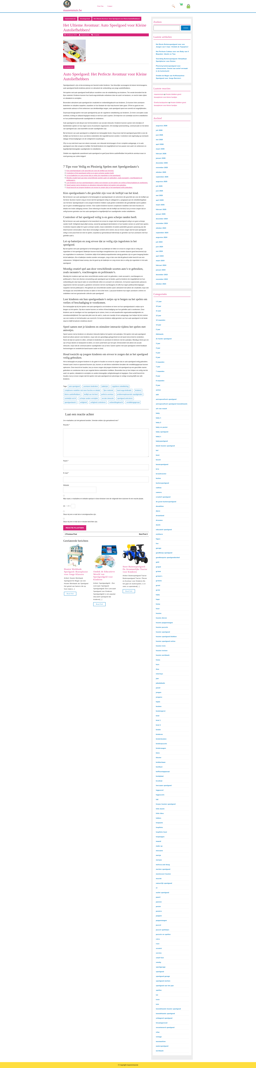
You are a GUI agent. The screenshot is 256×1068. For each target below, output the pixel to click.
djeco (158, 511)
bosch (158, 460)
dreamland (160, 515)
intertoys (159, 674)
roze (157, 944)
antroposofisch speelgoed (166, 399)
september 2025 (162, 177)
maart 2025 (160, 205)
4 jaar (158, 348)
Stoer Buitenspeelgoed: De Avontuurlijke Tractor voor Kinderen (135, 569)
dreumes (159, 520)
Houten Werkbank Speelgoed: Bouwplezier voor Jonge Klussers (76, 572)
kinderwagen (161, 748)
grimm (158, 571)
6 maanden (160, 362)
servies (159, 953)
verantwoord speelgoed (165, 1027)
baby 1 (158, 418)
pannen (159, 902)
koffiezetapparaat (163, 771)
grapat (158, 567)
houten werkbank (163, 655)
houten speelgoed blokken (166, 636)
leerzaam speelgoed (164, 785)
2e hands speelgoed (164, 339)
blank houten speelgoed (165, 446)
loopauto (159, 823)
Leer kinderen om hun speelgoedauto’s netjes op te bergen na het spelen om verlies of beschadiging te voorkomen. (107, 183)
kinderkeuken (161, 739)
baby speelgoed (162, 432)
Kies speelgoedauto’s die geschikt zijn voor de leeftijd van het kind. (90, 171)
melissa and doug (163, 864)
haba (158, 595)
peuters (159, 911)
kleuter (158, 757)
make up (159, 846)
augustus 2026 (161, 125)
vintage (159, 1037)
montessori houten (163, 874)
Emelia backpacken (161, 102)
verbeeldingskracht (116, 402)
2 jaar (158, 329)
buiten (158, 478)
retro (158, 939)
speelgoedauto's (70, 402)
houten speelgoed (163, 632)
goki (157, 562)
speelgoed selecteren (125, 398)
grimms (159, 581)
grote (158, 590)
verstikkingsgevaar (133, 402)
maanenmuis (85, 35)
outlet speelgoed (162, 892)
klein (158, 753)
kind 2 (158, 725)
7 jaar (158, 366)
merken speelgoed (163, 869)
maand (158, 841)
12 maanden (160, 320)
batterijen (105, 386)
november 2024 (162, 223)
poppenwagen (161, 920)
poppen (159, 916)
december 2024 (162, 219)
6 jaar (158, 357)
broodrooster (161, 474)
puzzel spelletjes (162, 930)
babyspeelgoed (162, 441)
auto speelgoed (74, 386)
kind (157, 716)
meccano (159, 850)
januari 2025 (161, 214)
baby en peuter (162, 427)
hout (158, 608)
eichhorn (159, 534)
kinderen (138, 390)
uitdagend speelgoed (164, 1018)
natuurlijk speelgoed (164, 883)
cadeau (159, 487)
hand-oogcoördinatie (124, 390)
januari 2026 (161, 158)
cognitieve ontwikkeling (120, 386)
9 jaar (158, 385)
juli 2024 (159, 242)
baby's (158, 436)
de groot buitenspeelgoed (166, 501)
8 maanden (160, 380)
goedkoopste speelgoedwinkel (168, 557)
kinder (158, 729)
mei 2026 (159, 139)
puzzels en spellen (163, 934)
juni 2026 (159, 135)
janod (158, 688)
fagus (158, 539)
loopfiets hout (161, 832)
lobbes (158, 818)
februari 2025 (161, 209)
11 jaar (158, 311)
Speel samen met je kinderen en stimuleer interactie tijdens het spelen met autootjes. (96, 185)
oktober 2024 (161, 228)
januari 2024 (161, 270)
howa (158, 660)
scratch (159, 948)
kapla (158, 702)
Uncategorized (85, 19)
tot (157, 995)
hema (158, 604)
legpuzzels (160, 795)
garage (158, 548)
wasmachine (161, 1041)
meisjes (159, 860)
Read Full (71, 594)
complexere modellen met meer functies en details (82, 390)
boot (158, 455)
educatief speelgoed (164, 529)
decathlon (160, 506)
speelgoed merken (163, 981)
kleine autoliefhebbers (72, 394)
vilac (158, 1032)
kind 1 (158, 720)
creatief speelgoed (163, 497)
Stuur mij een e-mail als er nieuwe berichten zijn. (80, 521)
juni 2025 (159, 191)
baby (158, 413)
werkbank (160, 1051)
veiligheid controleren (98, 402)
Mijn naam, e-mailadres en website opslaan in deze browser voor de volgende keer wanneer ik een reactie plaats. (103, 498)
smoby (158, 962)
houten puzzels (162, 627)
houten (158, 613)
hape (158, 599)
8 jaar (158, 376)
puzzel (158, 925)
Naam (65, 461)
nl (156, 888)
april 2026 (160, 144)
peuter (158, 906)
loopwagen (160, 837)
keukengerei (161, 711)
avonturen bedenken (90, 386)
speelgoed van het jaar (165, 985)
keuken (159, 706)
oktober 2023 (161, 284)
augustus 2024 (161, 237)
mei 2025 (159, 195)
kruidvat (159, 781)
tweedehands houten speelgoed (168, 1009)
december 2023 (162, 274)
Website (66, 485)
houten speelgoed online (165, 641)
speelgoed (160, 971)
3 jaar (158, 343)
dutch (158, 525)
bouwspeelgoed (162, 464)
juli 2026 (159, 130)
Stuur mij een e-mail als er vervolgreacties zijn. (79, 514)
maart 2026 (160, 149)
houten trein (161, 646)
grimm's (159, 576)
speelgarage (161, 967)
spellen (159, 990)
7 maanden (160, 371)
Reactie (66, 425)
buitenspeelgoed (162, 483)
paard (158, 897)
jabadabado (160, 683)
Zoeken (158, 22)
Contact (109, 6)
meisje (158, 855)
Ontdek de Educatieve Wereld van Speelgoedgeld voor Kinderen (104, 575)
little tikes (160, 813)
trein (158, 999)
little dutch (160, 809)
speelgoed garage (163, 976)
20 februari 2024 (71, 35)
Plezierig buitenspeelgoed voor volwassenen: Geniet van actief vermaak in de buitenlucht (172, 68)
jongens (159, 697)
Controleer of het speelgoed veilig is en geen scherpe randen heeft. (90, 173)
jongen (158, 692)
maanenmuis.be (72, 10)
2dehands (160, 334)
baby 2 (158, 422)
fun (157, 543)
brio (157, 469)
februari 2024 (161, 265)
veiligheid (83, 402)
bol (157, 450)
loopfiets (159, 827)
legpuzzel (160, 790)
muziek (159, 878)
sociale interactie (108, 398)
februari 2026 (161, 153)
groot (158, 585)
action (158, 390)
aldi (157, 394)
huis (157, 664)
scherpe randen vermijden (89, 398)
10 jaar (158, 306)
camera (159, 492)
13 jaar (158, 325)
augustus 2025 (161, 181)
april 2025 (160, 200)
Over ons (100, 6)
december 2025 (162, 163)
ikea (157, 669)
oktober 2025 (161, 172)
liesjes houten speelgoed (166, 804)
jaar (157, 678)
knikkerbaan (161, 762)
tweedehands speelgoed (165, 1013)
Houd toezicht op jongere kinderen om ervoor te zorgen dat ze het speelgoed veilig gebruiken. (99, 187)
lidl (157, 799)
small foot (160, 958)
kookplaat (160, 776)
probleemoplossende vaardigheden (129, 394)
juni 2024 (159, 246)
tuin (157, 1004)
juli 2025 (159, 186)
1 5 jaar (159, 301)
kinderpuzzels (161, 743)
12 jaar (158, 315)
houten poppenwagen (164, 622)
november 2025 (162, 167)
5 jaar (158, 353)
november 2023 (162, 279)
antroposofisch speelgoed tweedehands (171, 404)
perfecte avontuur (107, 394)
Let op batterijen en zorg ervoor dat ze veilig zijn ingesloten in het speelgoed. (93, 175)
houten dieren (161, 618)
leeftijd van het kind (91, 394)
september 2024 (162, 232)
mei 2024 (159, 251)
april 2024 (160, 256)
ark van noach (161, 408)
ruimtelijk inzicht (70, 398)
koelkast (159, 767)
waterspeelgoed (162, 1046)
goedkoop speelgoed (164, 553)
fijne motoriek (108, 390)
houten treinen (162, 650)
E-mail (66, 473)
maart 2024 (160, 260)
